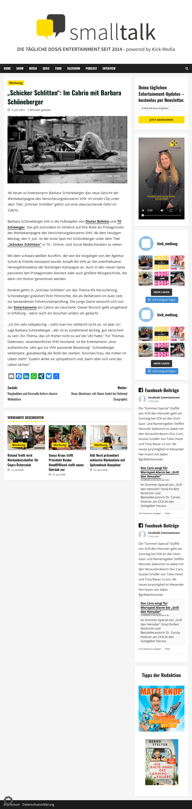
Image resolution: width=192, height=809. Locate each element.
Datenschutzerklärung (38, 804)
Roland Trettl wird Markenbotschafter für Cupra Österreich (23, 460)
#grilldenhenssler (151, 459)
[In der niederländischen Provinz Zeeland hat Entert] (146, 278)
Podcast (91, 68)
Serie (46, 68)
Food (58, 68)
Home (7, 68)
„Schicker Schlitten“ (24, 244)
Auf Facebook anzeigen (150, 513)
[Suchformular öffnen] (186, 68)
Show (19, 68)
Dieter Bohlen (97, 221)
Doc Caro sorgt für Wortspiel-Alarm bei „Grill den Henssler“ (160, 472)
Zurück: (33, 393)
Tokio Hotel (175, 439)
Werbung (15, 83)
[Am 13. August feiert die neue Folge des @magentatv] (146, 262)
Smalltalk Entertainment (164, 397)
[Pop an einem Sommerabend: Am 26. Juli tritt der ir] (177, 278)
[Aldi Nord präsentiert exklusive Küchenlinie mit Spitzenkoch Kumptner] (108, 437)
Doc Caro (176, 434)
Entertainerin (25, 307)
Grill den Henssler (157, 413)
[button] (8, 800)
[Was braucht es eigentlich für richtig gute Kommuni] (161, 262)
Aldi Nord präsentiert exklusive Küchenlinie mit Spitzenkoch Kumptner (107, 460)
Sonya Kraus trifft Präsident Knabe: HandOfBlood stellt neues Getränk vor (66, 462)
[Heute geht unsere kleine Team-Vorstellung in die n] (161, 278)
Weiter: (99, 393)
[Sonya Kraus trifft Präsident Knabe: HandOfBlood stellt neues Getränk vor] (67, 437)
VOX (159, 418)
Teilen (167, 513)
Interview (109, 68)
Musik (33, 68)
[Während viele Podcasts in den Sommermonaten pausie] (177, 262)
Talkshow (73, 68)
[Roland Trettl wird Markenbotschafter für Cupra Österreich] (26, 437)
